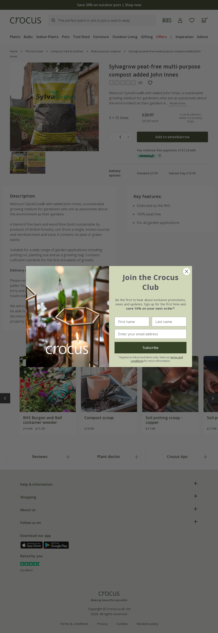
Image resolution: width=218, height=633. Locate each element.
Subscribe (150, 347)
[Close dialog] (186, 271)
